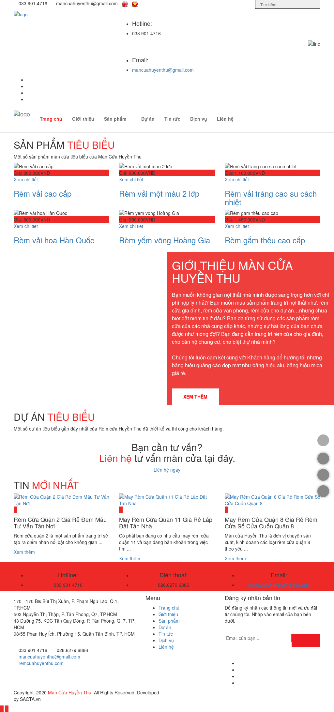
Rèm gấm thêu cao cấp (265, 240)
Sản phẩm (115, 118)
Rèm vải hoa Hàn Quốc (54, 240)
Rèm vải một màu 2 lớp (159, 193)
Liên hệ (225, 118)
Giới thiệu (83, 118)
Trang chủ (51, 118)
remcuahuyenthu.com (41, 663)
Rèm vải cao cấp (42, 193)
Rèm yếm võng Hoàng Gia (164, 240)
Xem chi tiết (26, 179)
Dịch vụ (198, 118)
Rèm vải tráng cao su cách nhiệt (271, 197)
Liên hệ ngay (167, 469)
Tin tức (172, 118)
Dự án (148, 118)
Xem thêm (195, 396)
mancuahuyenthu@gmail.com (163, 70)
